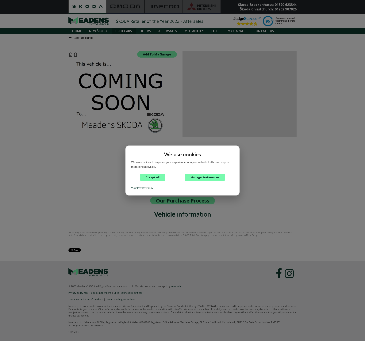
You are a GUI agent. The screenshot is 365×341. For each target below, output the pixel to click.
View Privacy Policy (142, 188)
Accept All (152, 177)
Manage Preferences (204, 177)
